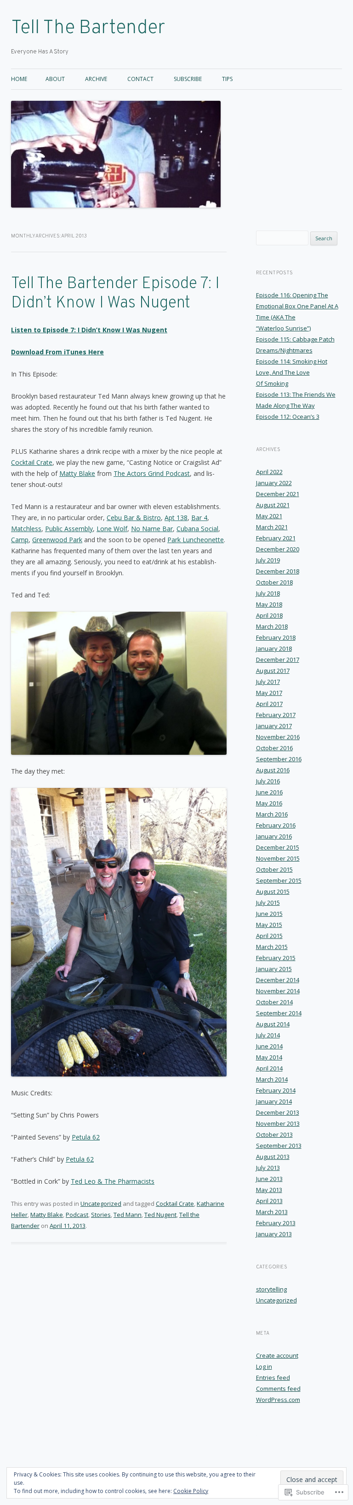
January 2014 (274, 1101)
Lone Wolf (112, 528)
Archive (96, 79)
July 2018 (268, 593)
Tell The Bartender (88, 28)
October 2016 (274, 748)
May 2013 (269, 1190)
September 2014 (279, 1013)
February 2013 (276, 1223)
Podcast (77, 1214)
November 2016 (278, 737)
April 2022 (269, 472)
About (55, 79)
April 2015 (269, 936)
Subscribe (188, 79)
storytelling (271, 1289)
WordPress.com (278, 1399)
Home (19, 79)
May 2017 (269, 693)
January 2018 (274, 648)
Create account (277, 1355)
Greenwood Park (57, 539)
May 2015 (269, 924)
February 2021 (276, 538)
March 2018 (272, 626)
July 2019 (268, 560)
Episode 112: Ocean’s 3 (287, 416)
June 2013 (269, 1179)
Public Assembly (69, 528)
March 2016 (272, 814)
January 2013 (274, 1234)
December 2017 (277, 659)
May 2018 (269, 604)
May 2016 (269, 803)
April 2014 (269, 1068)
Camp (19, 539)
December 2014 (277, 980)
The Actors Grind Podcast (152, 473)
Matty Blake (77, 473)
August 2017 (273, 670)
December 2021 (277, 494)
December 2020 (277, 549)
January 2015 (274, 969)
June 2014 (269, 1046)
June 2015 (269, 913)
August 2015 (273, 891)
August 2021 (273, 505)
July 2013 (268, 1167)
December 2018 (277, 571)
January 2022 (274, 483)
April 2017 (269, 704)
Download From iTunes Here (57, 351)
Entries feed (273, 1377)
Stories (101, 1214)
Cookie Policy (190, 1491)
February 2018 (276, 637)
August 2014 (273, 1024)
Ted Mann (128, 1214)
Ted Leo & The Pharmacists (112, 1181)
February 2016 (276, 825)
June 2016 (269, 792)
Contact (140, 79)
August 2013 (273, 1156)
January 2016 (274, 836)
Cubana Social (197, 528)
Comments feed (278, 1388)
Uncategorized (100, 1203)
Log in (264, 1366)
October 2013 (274, 1134)
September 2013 (279, 1145)
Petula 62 (86, 1137)
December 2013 (277, 1112)
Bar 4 (199, 517)
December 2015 (277, 847)
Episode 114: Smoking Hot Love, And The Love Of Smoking (291, 372)
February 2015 (276, 958)
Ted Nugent (160, 1214)
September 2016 (279, 759)
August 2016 (273, 770)
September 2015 (279, 880)
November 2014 (278, 991)
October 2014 (274, 1002)
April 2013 (269, 1201)
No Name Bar (152, 528)
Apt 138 (176, 517)
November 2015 (278, 858)
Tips (227, 79)
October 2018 (274, 582)
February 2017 (276, 715)
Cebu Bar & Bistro (134, 517)
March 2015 (272, 947)
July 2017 (268, 681)
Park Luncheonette (195, 539)
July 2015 (268, 902)
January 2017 (274, 726)
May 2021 (269, 516)
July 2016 (268, 781)
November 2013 (278, 1123)
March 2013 (272, 1212)
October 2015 (274, 869)
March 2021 (272, 527)
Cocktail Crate (31, 462)
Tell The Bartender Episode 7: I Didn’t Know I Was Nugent (115, 293)
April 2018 (269, 615)
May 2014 (269, 1057)
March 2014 (272, 1079)
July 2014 (268, 1035)
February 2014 (276, 1090)
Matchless (26, 528)
